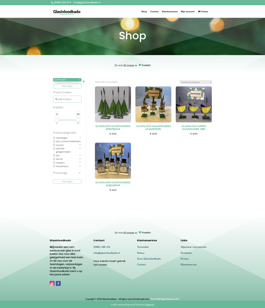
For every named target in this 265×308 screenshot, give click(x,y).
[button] (67, 80)
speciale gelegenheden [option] (63, 150)
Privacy (185, 259)
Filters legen (67, 86)
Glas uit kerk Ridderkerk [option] (68, 141)
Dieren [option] (59, 159)
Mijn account (188, 11)
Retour (141, 253)
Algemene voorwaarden (194, 247)
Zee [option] (58, 155)
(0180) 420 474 (62, 2)
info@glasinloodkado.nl (106, 253)
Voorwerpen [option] (62, 166)
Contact (154, 11)
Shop (144, 11)
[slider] (57, 120)
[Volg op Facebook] (58, 283)
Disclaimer (186, 253)
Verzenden (143, 247)
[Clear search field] (84, 81)
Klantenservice (170, 11)
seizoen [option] (60, 145)
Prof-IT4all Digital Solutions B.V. (165, 299)
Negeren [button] (149, 304)
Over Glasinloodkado (149, 259)
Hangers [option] (60, 162)
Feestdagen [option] (62, 137)
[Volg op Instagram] (52, 283)
